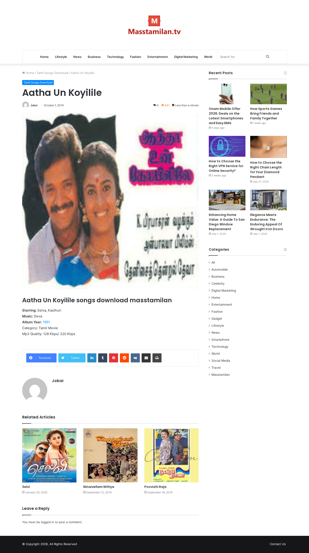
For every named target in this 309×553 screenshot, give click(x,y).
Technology (115, 57)
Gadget (217, 318)
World (208, 57)
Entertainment (157, 57)
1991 (46, 322)
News (77, 57)
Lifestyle (61, 57)
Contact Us (278, 544)
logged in (47, 522)
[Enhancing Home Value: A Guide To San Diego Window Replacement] (227, 200)
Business (94, 57)
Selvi (26, 486)
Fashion (135, 57)
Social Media (221, 360)
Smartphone (220, 339)
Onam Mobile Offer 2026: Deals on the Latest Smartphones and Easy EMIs (226, 115)
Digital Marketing (186, 57)
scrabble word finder (83, 544)
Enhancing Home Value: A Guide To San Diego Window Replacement (227, 222)
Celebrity (218, 283)
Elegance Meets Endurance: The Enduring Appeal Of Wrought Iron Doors (266, 222)
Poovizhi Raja (155, 486)
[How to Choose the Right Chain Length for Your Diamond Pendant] (268, 147)
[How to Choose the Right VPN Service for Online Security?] (227, 146)
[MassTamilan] (154, 25)
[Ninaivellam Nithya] (110, 455)
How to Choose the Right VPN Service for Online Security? (226, 166)
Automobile (220, 269)
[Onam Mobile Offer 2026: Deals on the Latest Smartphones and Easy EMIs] (227, 94)
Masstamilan (221, 374)
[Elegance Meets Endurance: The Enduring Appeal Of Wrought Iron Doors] (268, 200)
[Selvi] (49, 455)
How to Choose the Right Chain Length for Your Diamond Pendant (266, 169)
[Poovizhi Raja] (171, 455)
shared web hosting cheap (91, 544)
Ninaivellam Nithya (98, 486)
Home (44, 57)
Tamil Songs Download (52, 73)
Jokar (34, 105)
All (213, 262)
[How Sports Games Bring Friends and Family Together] (268, 94)
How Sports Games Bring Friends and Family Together (266, 113)
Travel (216, 367)
